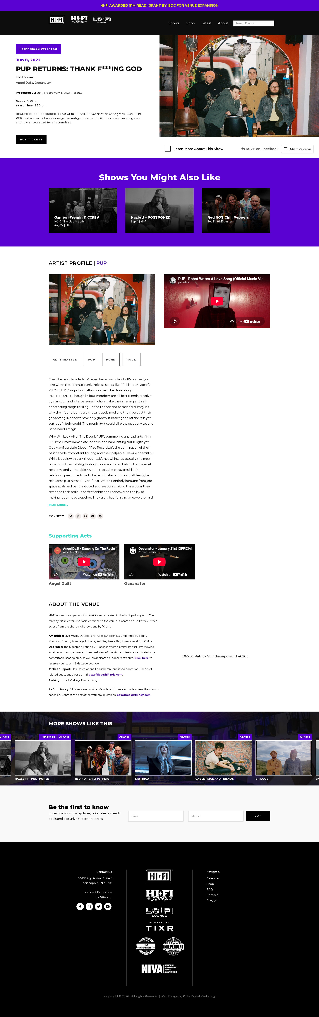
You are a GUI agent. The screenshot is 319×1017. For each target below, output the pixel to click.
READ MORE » (58, 505)
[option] (70, 758)
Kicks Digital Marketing (199, 996)
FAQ (210, 889)
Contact (212, 895)
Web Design (169, 996)
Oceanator (43, 82)
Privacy (212, 900)
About (223, 23)
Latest (206, 23)
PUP (101, 263)
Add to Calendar (300, 149)
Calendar (213, 878)
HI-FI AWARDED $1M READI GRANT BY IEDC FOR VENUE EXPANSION (159, 6)
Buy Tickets (31, 139)
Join (258, 815)
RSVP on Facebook (262, 149)
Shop (190, 23)
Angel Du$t (24, 82)
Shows (174, 23)
